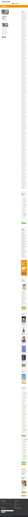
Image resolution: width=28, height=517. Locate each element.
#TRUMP (25, 200)
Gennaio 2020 (24, 127)
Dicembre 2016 (24, 185)
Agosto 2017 (23, 173)
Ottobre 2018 (23, 149)
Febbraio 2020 (24, 125)
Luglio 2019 (23, 136)
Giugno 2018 (23, 156)
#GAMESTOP (25, 439)
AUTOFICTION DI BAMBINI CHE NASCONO (4, 17)
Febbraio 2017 (24, 182)
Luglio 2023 (23, 63)
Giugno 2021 (23, 101)
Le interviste (23, 240)
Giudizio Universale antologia (23, 233)
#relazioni (25, 413)
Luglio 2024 (23, 43)
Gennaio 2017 (24, 184)
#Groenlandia (25, 207)
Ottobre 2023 (23, 57)
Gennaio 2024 (24, 52)
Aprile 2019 (23, 139)
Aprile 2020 (23, 122)
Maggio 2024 (23, 46)
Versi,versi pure (23, 255)
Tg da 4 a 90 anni (24, 252)
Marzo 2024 (23, 49)
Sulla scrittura (23, 251)
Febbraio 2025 (24, 32)
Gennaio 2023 (24, 72)
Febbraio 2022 (24, 89)
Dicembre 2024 (24, 35)
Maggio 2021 (23, 103)
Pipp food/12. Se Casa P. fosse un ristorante (23, 473)
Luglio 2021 (23, 100)
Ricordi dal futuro (24, 246)
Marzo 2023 (23, 69)
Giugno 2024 (23, 44)
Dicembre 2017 (24, 165)
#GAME (25, 441)
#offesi (24, 397)
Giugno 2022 (23, 83)
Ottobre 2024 (23, 39)
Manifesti (23, 242)
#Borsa (24, 452)
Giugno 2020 (23, 119)
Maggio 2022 (23, 84)
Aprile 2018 (23, 159)
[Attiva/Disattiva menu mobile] (25, 1)
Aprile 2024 (23, 47)
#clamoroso (25, 444)
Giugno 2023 (23, 64)
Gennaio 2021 (24, 109)
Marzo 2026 (23, 15)
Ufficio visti (23, 254)
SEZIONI (16, 502)
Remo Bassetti (3, 19)
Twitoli (22, 253)
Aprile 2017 (23, 179)
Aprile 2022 (23, 86)
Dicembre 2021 (24, 92)
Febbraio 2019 (24, 142)
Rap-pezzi (23, 245)
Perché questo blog (17, 504)
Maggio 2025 (23, 29)
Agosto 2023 (23, 61)
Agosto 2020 (23, 116)
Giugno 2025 (23, 27)
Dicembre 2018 (24, 145)
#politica (25, 410)
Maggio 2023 (23, 66)
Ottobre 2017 (23, 169)
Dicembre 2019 (24, 128)
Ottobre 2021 (23, 96)
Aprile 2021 (23, 104)
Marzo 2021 (23, 106)
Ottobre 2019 (23, 132)
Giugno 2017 (23, 176)
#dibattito (25, 449)
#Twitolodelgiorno (25, 198)
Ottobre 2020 (23, 112)
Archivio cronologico (17, 505)
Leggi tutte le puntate (23, 478)
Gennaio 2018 (24, 164)
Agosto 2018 (23, 153)
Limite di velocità (4, 20)
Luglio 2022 (23, 81)
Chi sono (16, 503)
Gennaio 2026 (24, 18)
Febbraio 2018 (24, 162)
